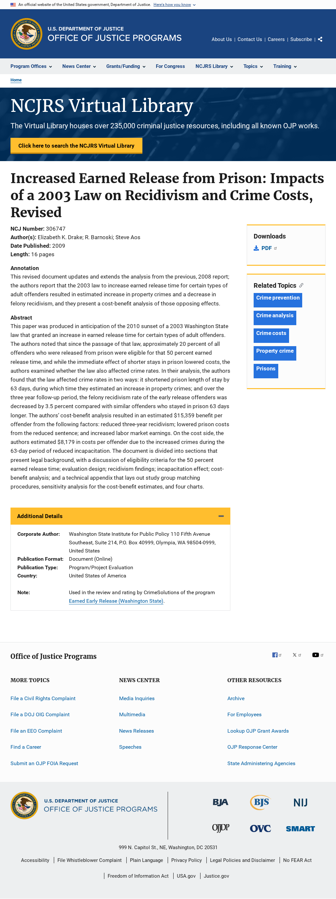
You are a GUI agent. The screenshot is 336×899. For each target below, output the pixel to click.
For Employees (244, 714)
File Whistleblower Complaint (89, 860)
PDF (267, 248)
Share (325, 44)
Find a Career (25, 747)
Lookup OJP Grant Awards (258, 731)
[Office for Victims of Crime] (260, 833)
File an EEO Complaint (36, 731)
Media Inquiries (137, 698)
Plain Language (146, 860)
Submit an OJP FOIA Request (44, 763)
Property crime (275, 350)
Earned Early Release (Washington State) (116, 601)
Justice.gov (216, 876)
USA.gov (186, 876)
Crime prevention (278, 297)
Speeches (130, 747)
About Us (222, 39)
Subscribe (301, 39)
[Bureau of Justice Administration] (220, 807)
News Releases (136, 731)
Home (16, 79)
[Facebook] (279, 659)
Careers (276, 39)
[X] (299, 659)
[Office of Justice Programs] (26, 34)
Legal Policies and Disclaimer (242, 860)
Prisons (266, 368)
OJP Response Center (252, 747)
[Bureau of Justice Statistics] (260, 811)
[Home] (114, 34)
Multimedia (132, 714)
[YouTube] (319, 659)
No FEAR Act (297, 860)
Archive (235, 698)
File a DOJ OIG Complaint (40, 714)
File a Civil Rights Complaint (42, 698)
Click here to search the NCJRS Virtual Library (76, 145)
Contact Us (250, 39)
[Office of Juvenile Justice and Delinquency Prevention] (220, 834)
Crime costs (271, 333)
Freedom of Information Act (138, 876)
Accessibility (35, 860)
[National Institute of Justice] (300, 808)
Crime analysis (275, 315)
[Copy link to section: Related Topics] (299, 285)
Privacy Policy (186, 860)
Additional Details (40, 516)
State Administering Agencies (261, 763)
